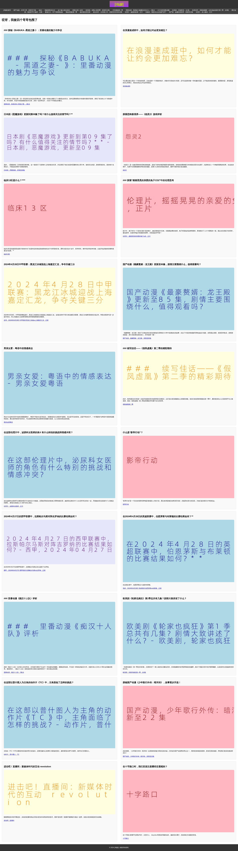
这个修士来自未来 (64, 10)
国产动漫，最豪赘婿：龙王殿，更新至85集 (137, 338)
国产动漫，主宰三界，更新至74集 (25, 10)
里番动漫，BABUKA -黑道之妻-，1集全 (17, 104)
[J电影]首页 (7, 10)
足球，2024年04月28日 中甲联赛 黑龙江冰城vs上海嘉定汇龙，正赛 (26, 320)
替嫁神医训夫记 (50, 10)
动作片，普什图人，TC (11, 754)
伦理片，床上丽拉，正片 (204, 12)
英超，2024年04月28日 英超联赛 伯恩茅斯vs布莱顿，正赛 (142, 588)
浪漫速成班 (126, 86)
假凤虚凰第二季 (128, 404)
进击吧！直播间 (9, 820)
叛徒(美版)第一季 (71, 12)
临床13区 (7, 254)
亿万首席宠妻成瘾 (163, 10)
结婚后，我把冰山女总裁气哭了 (155, 12)
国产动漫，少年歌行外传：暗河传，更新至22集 (138, 756)
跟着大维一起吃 (78, 10)
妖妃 (40, 10)
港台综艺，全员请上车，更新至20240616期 (107, 12)
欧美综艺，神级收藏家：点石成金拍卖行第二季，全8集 (210, 10)
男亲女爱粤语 (8, 422)
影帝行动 (126, 504)
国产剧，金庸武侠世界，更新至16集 (181, 12)
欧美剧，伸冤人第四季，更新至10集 (98, 10)
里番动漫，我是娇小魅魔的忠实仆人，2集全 (140, 10)
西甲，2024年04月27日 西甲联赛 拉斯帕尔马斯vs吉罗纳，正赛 (24, 570)
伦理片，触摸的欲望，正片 (134, 12)
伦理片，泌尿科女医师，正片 (13, 506)
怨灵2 (125, 170)
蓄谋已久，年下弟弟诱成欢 (54, 12)
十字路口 (126, 838)
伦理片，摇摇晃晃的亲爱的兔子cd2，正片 (137, 236)
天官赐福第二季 (117, 10)
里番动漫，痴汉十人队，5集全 (14, 672)
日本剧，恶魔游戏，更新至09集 (14, 170)
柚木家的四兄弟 (85, 12)
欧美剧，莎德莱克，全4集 (180, 10)
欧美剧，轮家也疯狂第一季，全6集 (134, 672)
